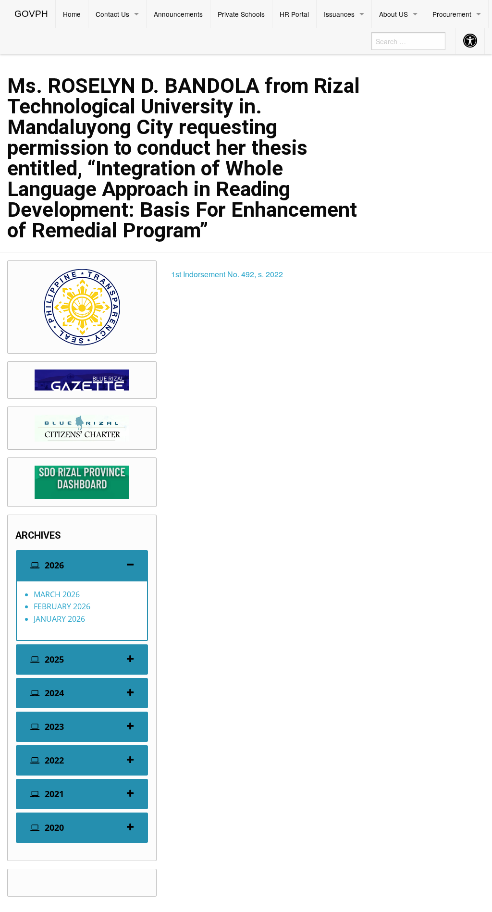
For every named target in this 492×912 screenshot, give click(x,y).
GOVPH (31, 14)
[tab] (82, 565)
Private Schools (241, 14)
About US (393, 14)
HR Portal (294, 14)
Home (72, 14)
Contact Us (112, 14)
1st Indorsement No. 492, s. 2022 (227, 274)
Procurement (451, 14)
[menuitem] (31, 14)
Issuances (339, 14)
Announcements (178, 14)
